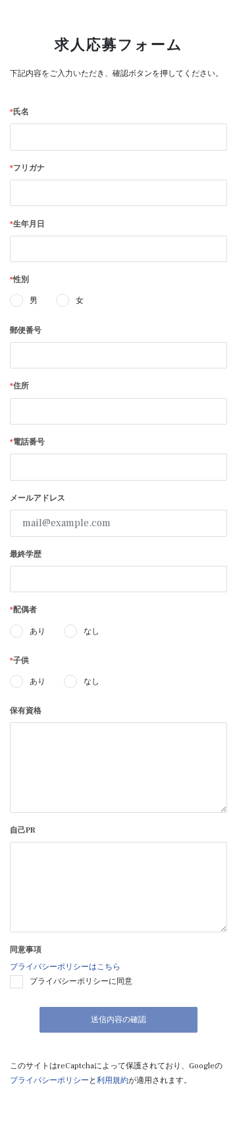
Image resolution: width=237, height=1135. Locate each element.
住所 (19, 386)
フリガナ (27, 168)
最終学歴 (25, 554)
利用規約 (112, 1080)
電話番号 (27, 442)
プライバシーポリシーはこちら (65, 967)
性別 (19, 280)
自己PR (23, 830)
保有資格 (25, 711)
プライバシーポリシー (49, 1080)
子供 (19, 661)
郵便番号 (25, 330)
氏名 (19, 112)
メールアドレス (37, 498)
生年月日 (27, 224)
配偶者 (23, 610)
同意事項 (25, 950)
